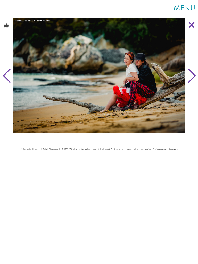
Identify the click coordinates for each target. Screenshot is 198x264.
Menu (184, 8)
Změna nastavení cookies (165, 149)
